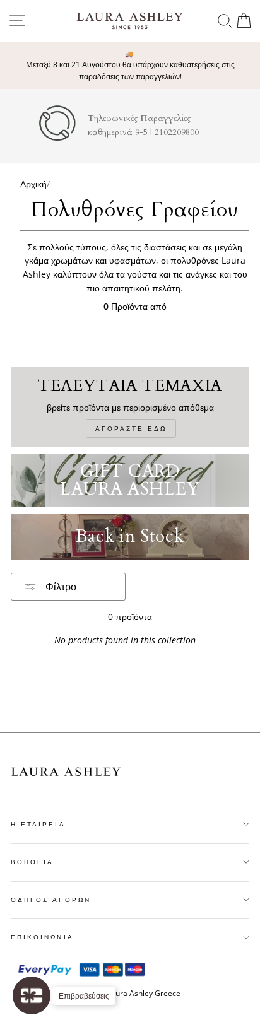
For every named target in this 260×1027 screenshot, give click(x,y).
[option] (130, 66)
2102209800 (177, 132)
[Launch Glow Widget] (31, 995)
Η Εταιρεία (38, 823)
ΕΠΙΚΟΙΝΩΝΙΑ (42, 936)
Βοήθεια (32, 861)
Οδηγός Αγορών (51, 899)
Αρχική (33, 184)
